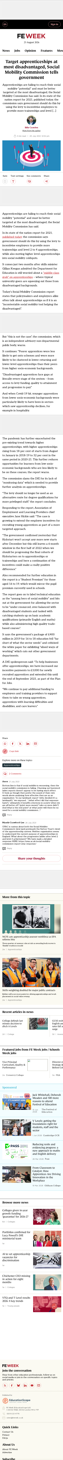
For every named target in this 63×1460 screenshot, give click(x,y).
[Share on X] (20, 743)
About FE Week (10, 1449)
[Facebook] (11, 1385)
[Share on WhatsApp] (5, 743)
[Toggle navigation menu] (5, 24)
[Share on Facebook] (12, 743)
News (6, 50)
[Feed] (5, 1385)
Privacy (5, 1435)
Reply (9, 815)
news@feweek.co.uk (15, 1418)
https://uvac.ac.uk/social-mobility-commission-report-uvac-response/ (26, 842)
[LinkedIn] (25, 1385)
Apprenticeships (12, 765)
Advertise (7, 1452)
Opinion (30, 50)
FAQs (5, 1438)
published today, (12, 237)
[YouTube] (32, 1385)
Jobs (17, 50)
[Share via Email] (35, 743)
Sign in (54, 24)
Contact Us (7, 1432)
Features (46, 50)
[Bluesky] (18, 1385)
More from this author (31, 131)
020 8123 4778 (13, 1414)
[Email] (38, 1385)
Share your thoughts (31, 858)
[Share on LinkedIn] (27, 743)
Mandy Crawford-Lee (13, 822)
